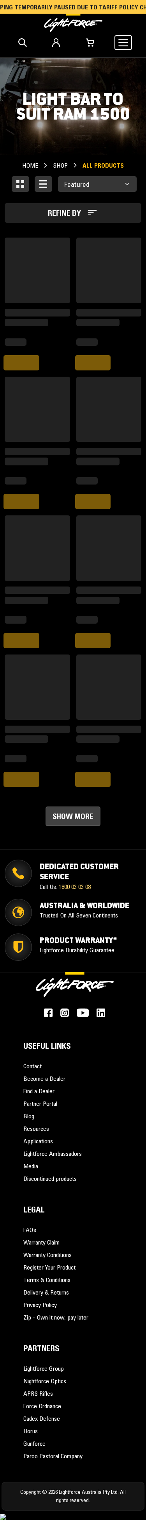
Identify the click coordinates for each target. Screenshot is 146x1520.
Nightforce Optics (44, 1381)
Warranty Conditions (47, 1255)
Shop (60, 165)
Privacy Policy (40, 1305)
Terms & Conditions (46, 1280)
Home (30, 165)
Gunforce (34, 1443)
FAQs (29, 1230)
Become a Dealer (44, 1078)
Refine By (65, 213)
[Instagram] (64, 1013)
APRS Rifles (38, 1393)
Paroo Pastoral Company (53, 1456)
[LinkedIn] (101, 1013)
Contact (32, 1066)
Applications (38, 1141)
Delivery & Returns (46, 1292)
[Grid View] (20, 184)
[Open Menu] (123, 42)
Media (30, 1166)
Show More (73, 816)
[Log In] (56, 42)
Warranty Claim (41, 1242)
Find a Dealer (39, 1091)
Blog (28, 1116)
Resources (36, 1128)
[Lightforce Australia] (75, 988)
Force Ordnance (42, 1406)
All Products (103, 165)
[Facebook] (48, 1013)
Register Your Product (49, 1267)
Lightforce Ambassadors (52, 1153)
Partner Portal (40, 1103)
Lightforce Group (43, 1368)
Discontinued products (50, 1178)
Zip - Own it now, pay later (55, 1317)
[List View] (43, 184)
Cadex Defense (41, 1418)
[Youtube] (83, 1013)
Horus (30, 1431)
